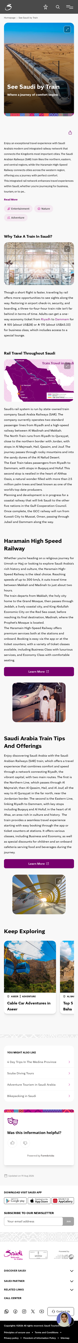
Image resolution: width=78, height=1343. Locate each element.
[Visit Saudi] (13, 1255)
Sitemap (65, 1338)
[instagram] (24, 1311)
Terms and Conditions (46, 1332)
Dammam (62, 319)
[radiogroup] (19, 1143)
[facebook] (15, 1311)
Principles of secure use (17, 1332)
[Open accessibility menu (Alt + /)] (45, 7)
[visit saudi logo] (13, 7)
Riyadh (46, 319)
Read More (11, 199)
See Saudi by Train (28, 18)
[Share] (70, 132)
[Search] (57, 7)
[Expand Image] (67, 248)
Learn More (36, 671)
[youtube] (41, 1311)
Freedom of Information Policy (39, 1338)
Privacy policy (11, 1338)
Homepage (9, 18)
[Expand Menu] (69, 7)
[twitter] (32, 1311)
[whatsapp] (6, 1311)
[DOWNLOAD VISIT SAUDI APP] (15, 1200)
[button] (64, 1319)
